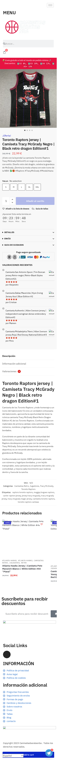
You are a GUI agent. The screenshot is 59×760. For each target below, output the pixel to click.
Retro (24, 563)
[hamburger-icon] (50, 5)
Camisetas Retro (21, 486)
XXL (37, 187)
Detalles (9, 232)
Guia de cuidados (14, 245)
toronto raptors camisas (28, 502)
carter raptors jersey (12, 495)
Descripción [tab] (8, 355)
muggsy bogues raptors (44, 492)
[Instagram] (7, 654)
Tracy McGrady (46, 486)
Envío (7, 238)
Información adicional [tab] (14, 363)
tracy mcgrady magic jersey (20, 499)
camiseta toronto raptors (44, 499)
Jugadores (34, 486)
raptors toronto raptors (22, 492)
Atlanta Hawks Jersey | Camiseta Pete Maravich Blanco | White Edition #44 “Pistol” (22, 568)
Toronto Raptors (28, 489)
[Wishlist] (41, 524)
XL (29, 187)
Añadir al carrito (35, 200)
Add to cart (28, 754)
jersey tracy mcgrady (31, 495)
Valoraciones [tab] (11, 371)
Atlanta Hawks (9, 560)
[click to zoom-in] (29, 98)
